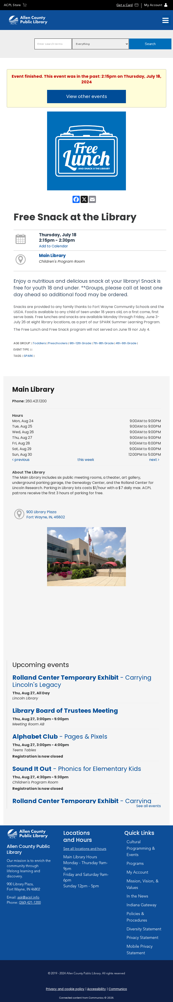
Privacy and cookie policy (65, 989)
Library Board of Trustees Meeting (65, 710)
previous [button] (22, 459)
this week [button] (85, 459)
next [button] (153, 459)
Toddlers (39, 343)
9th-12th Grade (80, 343)
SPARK (28, 356)
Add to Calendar (53, 246)
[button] (165, 20)
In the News (137, 896)
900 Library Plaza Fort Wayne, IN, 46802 (45, 514)
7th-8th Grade (103, 343)
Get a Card (124, 5)
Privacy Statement (142, 937)
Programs (135, 863)
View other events (86, 96)
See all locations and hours (84, 849)
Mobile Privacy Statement (140, 949)
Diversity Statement (144, 929)
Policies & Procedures (137, 917)
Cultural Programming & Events (141, 848)
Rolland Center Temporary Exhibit (81, 681)
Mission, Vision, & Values (143, 884)
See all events (148, 805)
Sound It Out (76, 769)
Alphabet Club (59, 736)
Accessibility (96, 989)
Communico (118, 989)
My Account (153, 5)
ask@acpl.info (28, 897)
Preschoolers (58, 343)
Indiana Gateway (141, 904)
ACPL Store (12, 5)
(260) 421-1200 (30, 902)
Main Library (52, 256)
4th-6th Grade (126, 343)
